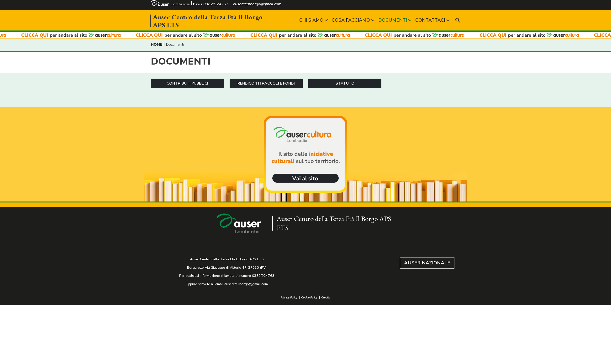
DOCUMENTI (392, 20)
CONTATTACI (430, 20)
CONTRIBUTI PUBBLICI (187, 83)
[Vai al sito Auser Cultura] (305, 154)
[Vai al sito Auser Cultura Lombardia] (305, 35)
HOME (156, 44)
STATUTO (345, 83)
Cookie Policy (309, 297)
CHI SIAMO (311, 20)
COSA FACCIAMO (351, 20)
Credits (325, 297)
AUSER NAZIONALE (427, 263)
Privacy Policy (289, 297)
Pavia (197, 3)
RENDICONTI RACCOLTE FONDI (266, 83)
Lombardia (180, 3)
